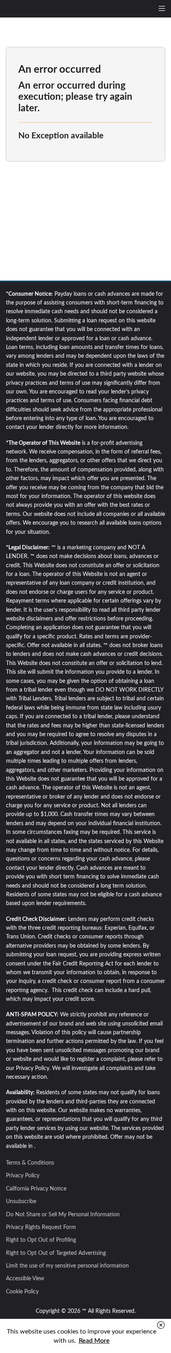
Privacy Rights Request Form (41, 1227)
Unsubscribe (21, 1201)
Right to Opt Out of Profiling (41, 1240)
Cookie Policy (22, 1292)
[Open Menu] (162, 9)
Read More (94, 1340)
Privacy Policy (22, 1176)
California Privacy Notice (36, 1189)
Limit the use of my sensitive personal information (67, 1266)
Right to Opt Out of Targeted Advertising (56, 1253)
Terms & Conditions (30, 1163)
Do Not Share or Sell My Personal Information (63, 1214)
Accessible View (25, 1278)
